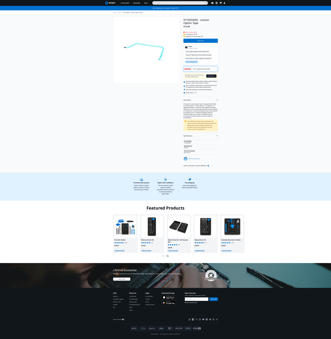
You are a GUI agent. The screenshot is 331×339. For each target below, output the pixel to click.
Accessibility (149, 296)
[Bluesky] (210, 319)
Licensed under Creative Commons (170, 334)
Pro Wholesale (133, 299)
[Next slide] (167, 256)
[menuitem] (125, 3)
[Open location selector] (216, 3)
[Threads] (213, 319)
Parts (119, 12)
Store (114, 12)
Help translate (117, 319)
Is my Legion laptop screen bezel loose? (197, 51)
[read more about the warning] (208, 165)
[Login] (224, 3)
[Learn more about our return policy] (196, 92)
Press (130, 307)
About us (115, 296)
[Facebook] (193, 319)
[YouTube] (203, 319)
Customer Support (118, 299)
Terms (147, 302)
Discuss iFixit (117, 302)
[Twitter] (196, 319)
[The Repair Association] (217, 319)
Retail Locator (133, 302)
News (130, 310)
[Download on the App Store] (169, 297)
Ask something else (191, 62)
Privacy (148, 299)
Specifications (187, 136)
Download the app (168, 293)
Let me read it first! (191, 302)
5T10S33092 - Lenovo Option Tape (132, 12)
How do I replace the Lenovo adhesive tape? (198, 55)
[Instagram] (200, 319)
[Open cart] (220, 3)
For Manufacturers (134, 304)
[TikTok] (190, 319)
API (114, 307)
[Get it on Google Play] (169, 303)
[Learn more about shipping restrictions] (196, 34)
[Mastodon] (207, 319)
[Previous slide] (163, 256)
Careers (115, 304)
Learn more (121, 279)
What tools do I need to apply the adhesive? (198, 58)
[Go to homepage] (111, 2)
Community (132, 296)
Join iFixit (211, 76)
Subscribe (214, 299)
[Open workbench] (212, 3)
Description (187, 100)
